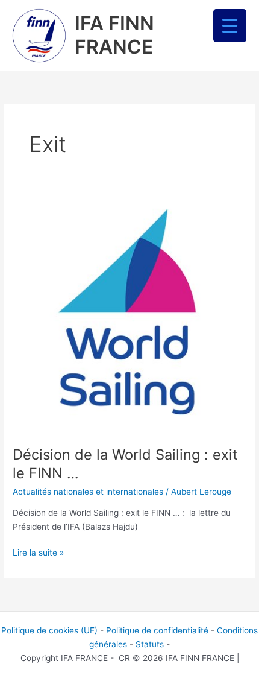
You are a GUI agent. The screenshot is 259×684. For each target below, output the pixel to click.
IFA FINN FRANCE (114, 34)
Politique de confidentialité (157, 630)
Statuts (150, 644)
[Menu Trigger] (229, 25)
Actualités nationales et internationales (88, 491)
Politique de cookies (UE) (49, 630)
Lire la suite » (38, 551)
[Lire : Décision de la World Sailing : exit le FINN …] (129, 315)
